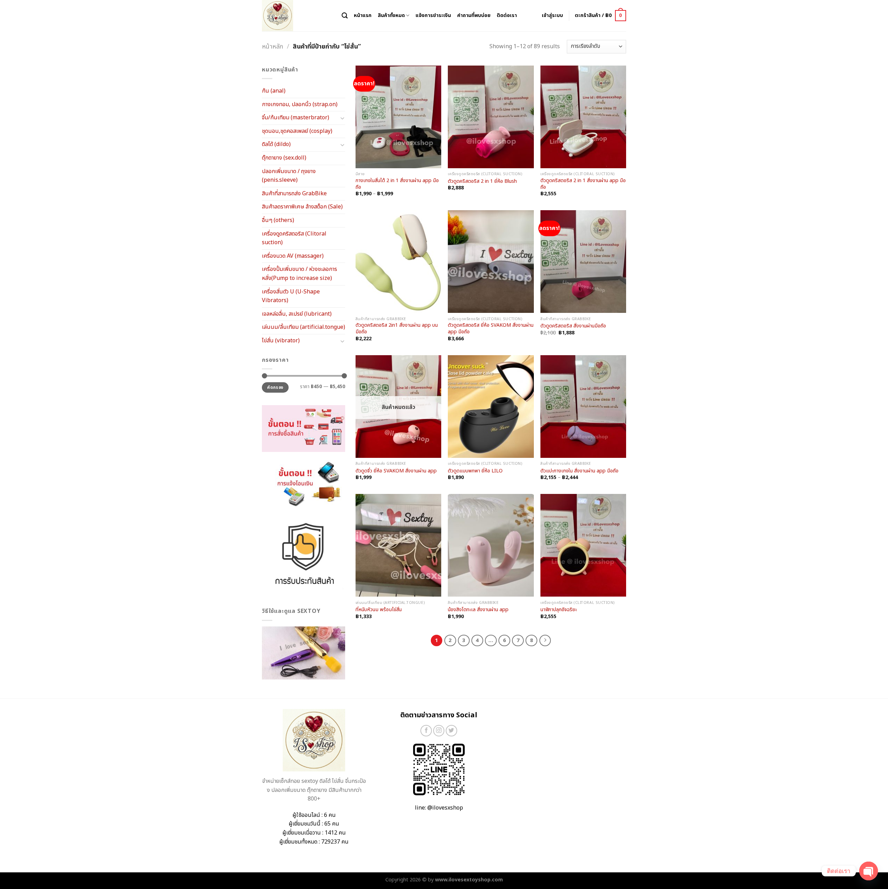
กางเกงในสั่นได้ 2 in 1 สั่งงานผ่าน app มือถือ (397, 184)
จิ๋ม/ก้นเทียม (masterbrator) (295, 117)
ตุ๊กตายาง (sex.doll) (284, 158)
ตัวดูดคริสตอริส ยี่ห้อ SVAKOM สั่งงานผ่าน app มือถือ (490, 328)
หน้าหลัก (272, 46)
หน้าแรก (363, 15)
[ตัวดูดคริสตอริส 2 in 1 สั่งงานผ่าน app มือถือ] (583, 117)
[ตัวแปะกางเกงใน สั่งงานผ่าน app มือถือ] (583, 406)
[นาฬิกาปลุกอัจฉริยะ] (583, 545)
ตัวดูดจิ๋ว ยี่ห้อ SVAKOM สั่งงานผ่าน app (396, 471)
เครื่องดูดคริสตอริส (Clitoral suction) (294, 238)
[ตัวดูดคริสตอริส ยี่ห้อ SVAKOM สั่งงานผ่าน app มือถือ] (490, 261)
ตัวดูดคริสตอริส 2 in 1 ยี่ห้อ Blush (482, 181)
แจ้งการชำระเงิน (433, 15)
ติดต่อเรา (507, 15)
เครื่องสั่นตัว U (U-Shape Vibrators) (291, 296)
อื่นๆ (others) (278, 220)
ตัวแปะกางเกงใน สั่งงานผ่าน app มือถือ (579, 471)
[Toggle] (342, 118)
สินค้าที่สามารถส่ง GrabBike (294, 193)
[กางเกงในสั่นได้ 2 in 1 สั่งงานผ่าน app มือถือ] (398, 117)
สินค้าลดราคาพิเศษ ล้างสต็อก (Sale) (302, 207)
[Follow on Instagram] (439, 730)
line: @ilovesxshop (439, 808)
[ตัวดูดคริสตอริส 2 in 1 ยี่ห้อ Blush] (490, 117)
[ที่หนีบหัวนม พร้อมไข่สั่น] (398, 545)
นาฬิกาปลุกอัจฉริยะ (558, 610)
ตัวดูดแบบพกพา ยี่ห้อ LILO (475, 471)
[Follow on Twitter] (451, 730)
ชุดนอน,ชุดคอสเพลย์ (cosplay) (297, 131)
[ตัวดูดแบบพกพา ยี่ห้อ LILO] (490, 406)
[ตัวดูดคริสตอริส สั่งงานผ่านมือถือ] (583, 261)
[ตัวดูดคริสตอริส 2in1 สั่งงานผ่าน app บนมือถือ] (398, 261)
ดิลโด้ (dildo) (276, 144)
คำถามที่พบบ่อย (473, 15)
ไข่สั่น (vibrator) (281, 340)
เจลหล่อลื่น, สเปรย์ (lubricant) (297, 314)
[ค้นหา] (345, 16)
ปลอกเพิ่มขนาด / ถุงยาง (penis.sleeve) (289, 176)
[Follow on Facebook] (426, 730)
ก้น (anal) (273, 91)
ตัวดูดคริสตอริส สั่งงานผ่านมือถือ (573, 326)
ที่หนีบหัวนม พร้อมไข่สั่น (379, 610)
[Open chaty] (868, 871)
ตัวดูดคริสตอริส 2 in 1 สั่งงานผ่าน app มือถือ (583, 184)
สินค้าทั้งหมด (391, 15)
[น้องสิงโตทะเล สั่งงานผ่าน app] (490, 545)
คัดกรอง (275, 387)
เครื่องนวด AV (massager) (293, 256)
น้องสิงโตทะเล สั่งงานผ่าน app (478, 610)
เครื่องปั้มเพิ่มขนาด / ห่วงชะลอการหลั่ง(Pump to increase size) (299, 273)
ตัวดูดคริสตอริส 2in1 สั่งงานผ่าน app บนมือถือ (397, 328)
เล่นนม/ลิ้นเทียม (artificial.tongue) (303, 327)
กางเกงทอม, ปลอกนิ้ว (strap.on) (300, 104)
